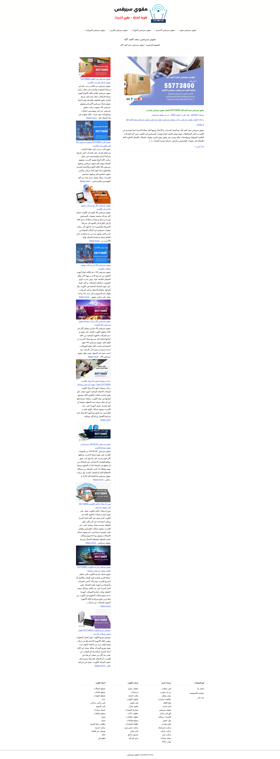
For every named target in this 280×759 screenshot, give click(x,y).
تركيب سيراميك (164, 727)
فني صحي (167, 706)
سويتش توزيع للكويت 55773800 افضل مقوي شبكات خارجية (94, 632)
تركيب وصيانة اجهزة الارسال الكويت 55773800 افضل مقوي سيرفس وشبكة (94, 383)
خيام (103, 734)
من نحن (200, 697)
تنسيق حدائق (133, 734)
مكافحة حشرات (164, 699)
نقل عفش (167, 720)
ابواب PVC (166, 742)
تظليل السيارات (131, 724)
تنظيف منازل (133, 688)
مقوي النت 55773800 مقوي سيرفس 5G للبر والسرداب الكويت (93, 144)
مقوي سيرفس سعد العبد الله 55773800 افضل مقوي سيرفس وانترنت (175, 110)
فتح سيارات (166, 724)
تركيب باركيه (166, 731)
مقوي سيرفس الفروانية (95, 30)
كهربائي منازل (165, 713)
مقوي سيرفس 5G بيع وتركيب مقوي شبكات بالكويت (96, 267)
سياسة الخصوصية (197, 693)
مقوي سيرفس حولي (187, 30)
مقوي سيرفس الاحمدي (165, 30)
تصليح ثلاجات (100, 692)
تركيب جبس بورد (131, 727)
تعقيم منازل (133, 706)
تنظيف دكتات (133, 713)
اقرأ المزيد (199, 146)
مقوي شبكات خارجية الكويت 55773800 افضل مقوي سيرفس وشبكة (94, 569)
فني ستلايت (166, 688)
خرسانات (134, 692)
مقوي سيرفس (158, 115)
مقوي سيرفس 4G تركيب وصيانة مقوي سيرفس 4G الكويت (95, 323)
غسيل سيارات (99, 710)
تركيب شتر (166, 734)
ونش (103, 717)
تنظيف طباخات (132, 717)
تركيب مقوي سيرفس (171, 119)
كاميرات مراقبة (164, 717)
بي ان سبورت (165, 692)
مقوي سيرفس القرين (119, 30)
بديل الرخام (133, 738)
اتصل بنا (200, 688)
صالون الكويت (132, 699)
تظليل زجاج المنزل (97, 724)
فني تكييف (134, 703)
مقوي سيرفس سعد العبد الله (138, 119)
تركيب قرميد (100, 727)
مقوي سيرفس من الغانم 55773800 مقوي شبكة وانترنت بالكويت (95, 81)
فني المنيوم (100, 706)
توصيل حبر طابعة (98, 731)
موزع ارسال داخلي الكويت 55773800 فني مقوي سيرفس (95, 505)
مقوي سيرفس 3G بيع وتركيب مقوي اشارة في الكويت (96, 207)
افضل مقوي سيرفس (189, 119)
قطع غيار (101, 738)
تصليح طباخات (132, 720)
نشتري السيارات (131, 710)
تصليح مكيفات (99, 713)
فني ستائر (134, 731)
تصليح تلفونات (99, 695)
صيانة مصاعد (166, 738)
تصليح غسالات (99, 688)
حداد (103, 699)
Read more (91, 117)
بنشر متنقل (166, 695)
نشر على (180, 115)
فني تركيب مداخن (98, 703)
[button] (178, 30)
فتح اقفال (167, 703)
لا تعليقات (200, 124)
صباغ (103, 720)
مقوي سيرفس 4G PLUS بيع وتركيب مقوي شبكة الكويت (95, 446)
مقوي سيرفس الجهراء (142, 30)
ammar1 (195, 115)
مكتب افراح (133, 695)
